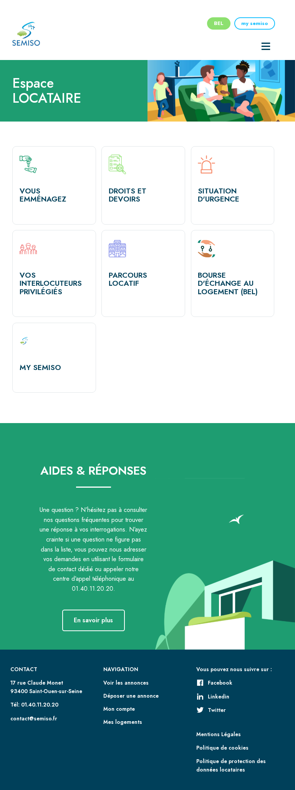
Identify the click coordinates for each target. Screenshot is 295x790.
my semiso (254, 23)
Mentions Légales (218, 734)
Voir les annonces (126, 683)
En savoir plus (93, 620)
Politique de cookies (222, 748)
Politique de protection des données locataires (231, 765)
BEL (219, 23)
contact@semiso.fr (33, 718)
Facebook (220, 683)
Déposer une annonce (131, 696)
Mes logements (122, 722)
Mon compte (119, 709)
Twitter (217, 710)
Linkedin (218, 696)
